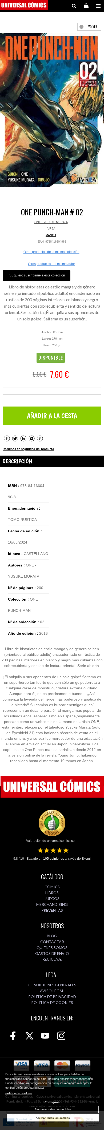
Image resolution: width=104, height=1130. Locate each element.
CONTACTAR (52, 941)
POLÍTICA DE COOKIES (52, 1002)
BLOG (52, 936)
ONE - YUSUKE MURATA (51, 222)
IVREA (51, 228)
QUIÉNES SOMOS (52, 947)
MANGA (51, 235)
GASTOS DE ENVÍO (52, 953)
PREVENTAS (52, 910)
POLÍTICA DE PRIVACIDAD (52, 996)
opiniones (53, 858)
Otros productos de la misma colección (51, 252)
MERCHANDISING (52, 904)
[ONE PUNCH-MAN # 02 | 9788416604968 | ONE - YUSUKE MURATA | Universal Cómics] (52, 110)
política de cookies (18, 1093)
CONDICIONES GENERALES (52, 985)
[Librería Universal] (24, 6)
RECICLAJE (52, 959)
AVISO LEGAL (52, 990)
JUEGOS (52, 898)
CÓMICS (52, 886)
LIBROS (52, 892)
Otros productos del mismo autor (51, 264)
